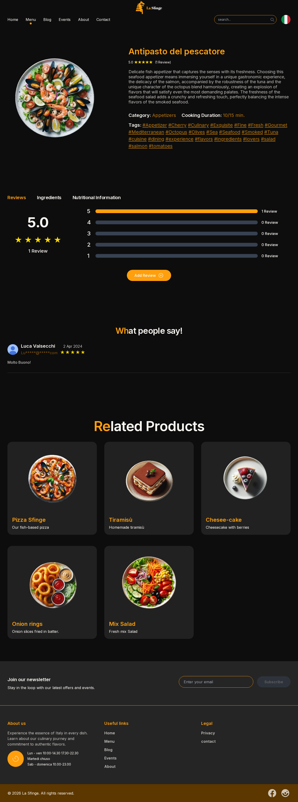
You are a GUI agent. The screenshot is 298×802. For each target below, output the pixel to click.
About (83, 19)
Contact (103, 19)
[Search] (272, 20)
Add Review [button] (145, 275)
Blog (47, 19)
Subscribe (273, 682)
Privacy (208, 733)
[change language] (286, 19)
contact (208, 741)
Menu (31, 19)
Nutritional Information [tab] (97, 197)
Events (65, 19)
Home (12, 19)
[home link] (149, 8)
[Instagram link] (285, 793)
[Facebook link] (272, 793)
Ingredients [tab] (49, 197)
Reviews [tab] (16, 197)
